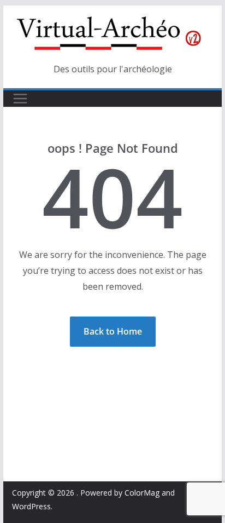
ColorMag (142, 492)
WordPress (31, 506)
